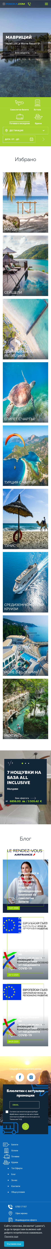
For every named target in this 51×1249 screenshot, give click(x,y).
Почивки (15, 1156)
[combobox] (25, 130)
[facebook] (20, 1077)
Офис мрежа (21, 1213)
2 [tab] (25, 763)
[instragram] (31, 1077)
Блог (13, 1174)
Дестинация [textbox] (16, 130)
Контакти (15, 1186)
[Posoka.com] (12, 4)
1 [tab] (22, 763)
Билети (14, 1144)
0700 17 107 (20, 1207)
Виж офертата (22, 53)
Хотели (14, 1150)
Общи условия (18, 1192)
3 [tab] (28, 763)
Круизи (14, 1162)
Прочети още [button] (11, 1236)
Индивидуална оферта (26, 1220)
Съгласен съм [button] (14, 1244)
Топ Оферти (16, 1168)
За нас (14, 1180)
